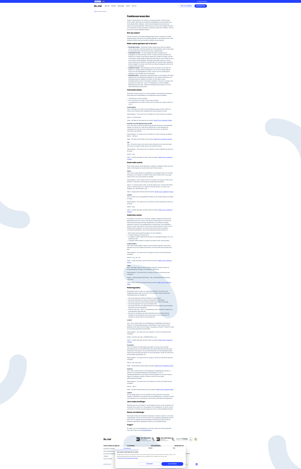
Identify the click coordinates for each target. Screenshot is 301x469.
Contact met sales (202, 1)
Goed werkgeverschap (110, 451)
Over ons (134, 6)
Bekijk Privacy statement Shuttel (163, 120)
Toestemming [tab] (127, 448)
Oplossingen (121, 6)
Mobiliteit (97, 1)
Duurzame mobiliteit (109, 453)
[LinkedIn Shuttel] (197, 464)
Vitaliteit (105, 456)
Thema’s (113, 6)
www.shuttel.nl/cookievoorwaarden (128, 458)
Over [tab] (174, 448)
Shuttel (95, 11)
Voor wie (107, 6)
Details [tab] (150, 448)
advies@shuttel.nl (146, 430)
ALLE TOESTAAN (172, 464)
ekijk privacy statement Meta (165, 389)
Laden (103, 1)
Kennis (128, 6)
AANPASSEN (149, 464)
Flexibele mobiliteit (109, 448)
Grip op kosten (107, 458)
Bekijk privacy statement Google (164, 191)
